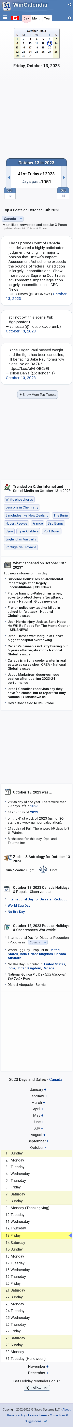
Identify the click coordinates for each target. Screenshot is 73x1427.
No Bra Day (16, 912)
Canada (60, 954)
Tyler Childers (28, 531)
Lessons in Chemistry (21, 507)
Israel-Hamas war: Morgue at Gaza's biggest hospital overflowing (35, 638)
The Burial (61, 515)
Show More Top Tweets (37, 394)
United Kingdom (40, 954)
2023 (34, 806)
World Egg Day (19, 905)
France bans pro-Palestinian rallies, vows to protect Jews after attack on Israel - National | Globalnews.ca (36, 597)
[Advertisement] (36, 115)
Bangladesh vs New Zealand (26, 515)
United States (54, 964)
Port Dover (52, 531)
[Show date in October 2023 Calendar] (36, 50)
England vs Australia (20, 539)
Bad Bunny (55, 523)
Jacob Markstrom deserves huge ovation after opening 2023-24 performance (33, 678)
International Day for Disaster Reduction (38, 899)
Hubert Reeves (16, 523)
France (37, 523)
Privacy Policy (16, 1415)
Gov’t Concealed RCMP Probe (31, 703)
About (66, 1409)
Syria (9, 531)
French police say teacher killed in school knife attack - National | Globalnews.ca (34, 612)
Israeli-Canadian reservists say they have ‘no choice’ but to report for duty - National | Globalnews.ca (38, 693)
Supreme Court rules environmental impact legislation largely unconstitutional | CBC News (35, 583)
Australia (14, 958)
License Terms (37, 1415)
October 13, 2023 (21, 331)
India (23, 954)
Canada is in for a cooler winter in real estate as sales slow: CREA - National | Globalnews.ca (37, 664)
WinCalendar (30, 5)
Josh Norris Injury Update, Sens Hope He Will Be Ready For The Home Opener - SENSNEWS (39, 626)
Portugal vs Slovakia (20, 547)
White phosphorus (19, 499)
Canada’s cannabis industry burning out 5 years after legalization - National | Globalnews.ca (38, 650)
